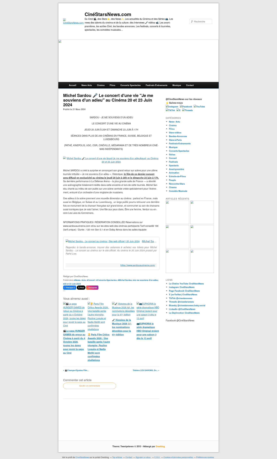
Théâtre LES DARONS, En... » (146, 370)
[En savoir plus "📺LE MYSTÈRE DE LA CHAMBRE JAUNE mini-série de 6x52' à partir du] (177, 247)
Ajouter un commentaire (89, 386)
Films (112, 85)
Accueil (72, 85)
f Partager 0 (70, 288)
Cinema (172, 187)
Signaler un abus (143, 457)
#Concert (91, 280)
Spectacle (174, 165)
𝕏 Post (81, 288)
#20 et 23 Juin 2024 (72, 283)
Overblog (160, 446)
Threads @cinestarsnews (181, 301)
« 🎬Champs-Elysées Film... (76, 370)
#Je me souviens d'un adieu (145, 280)
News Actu (86, 85)
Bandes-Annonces (178, 136)
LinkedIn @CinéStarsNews (182, 309)
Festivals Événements (156, 85)
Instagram (92, 288)
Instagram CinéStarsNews (181, 287)
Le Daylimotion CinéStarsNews (184, 312)
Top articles (117, 457)
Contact (190, 85)
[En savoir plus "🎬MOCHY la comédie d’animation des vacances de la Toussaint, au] (177, 272)
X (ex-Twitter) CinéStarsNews (183, 294)
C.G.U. (157, 457)
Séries (172, 154)
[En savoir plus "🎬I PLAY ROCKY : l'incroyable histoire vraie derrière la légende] (202, 272)
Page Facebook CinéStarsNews (184, 290)
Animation (174, 172)
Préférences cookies (205, 457)
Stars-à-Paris (175, 139)
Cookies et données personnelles (178, 457)
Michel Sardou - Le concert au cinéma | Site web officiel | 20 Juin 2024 (149, 241)
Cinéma (101, 85)
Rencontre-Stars (177, 183)
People (172, 180)
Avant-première (176, 169)
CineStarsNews (82, 457)
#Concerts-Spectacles (106, 280)
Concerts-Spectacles (179, 150)
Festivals (173, 161)
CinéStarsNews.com (108, 14)
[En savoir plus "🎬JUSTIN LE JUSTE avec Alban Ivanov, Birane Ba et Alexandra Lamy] (177, 223)
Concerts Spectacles (130, 85)
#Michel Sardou (125, 280)
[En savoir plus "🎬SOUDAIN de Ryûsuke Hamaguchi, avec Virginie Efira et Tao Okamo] (202, 223)
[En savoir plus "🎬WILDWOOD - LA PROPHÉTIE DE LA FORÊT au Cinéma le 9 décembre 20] (202, 247)
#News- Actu (80, 280)
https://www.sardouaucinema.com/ (137, 265)
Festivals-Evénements (180, 143)
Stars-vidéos (175, 132)
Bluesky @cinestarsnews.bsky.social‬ (187, 305)
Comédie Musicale (178, 190)
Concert (173, 158)
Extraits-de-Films (177, 176)
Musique (176, 85)
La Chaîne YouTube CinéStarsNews (186, 283)
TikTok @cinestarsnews (180, 298)
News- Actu (174, 121)
